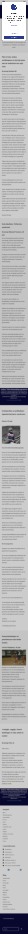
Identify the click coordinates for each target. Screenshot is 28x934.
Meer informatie (14, 25)
